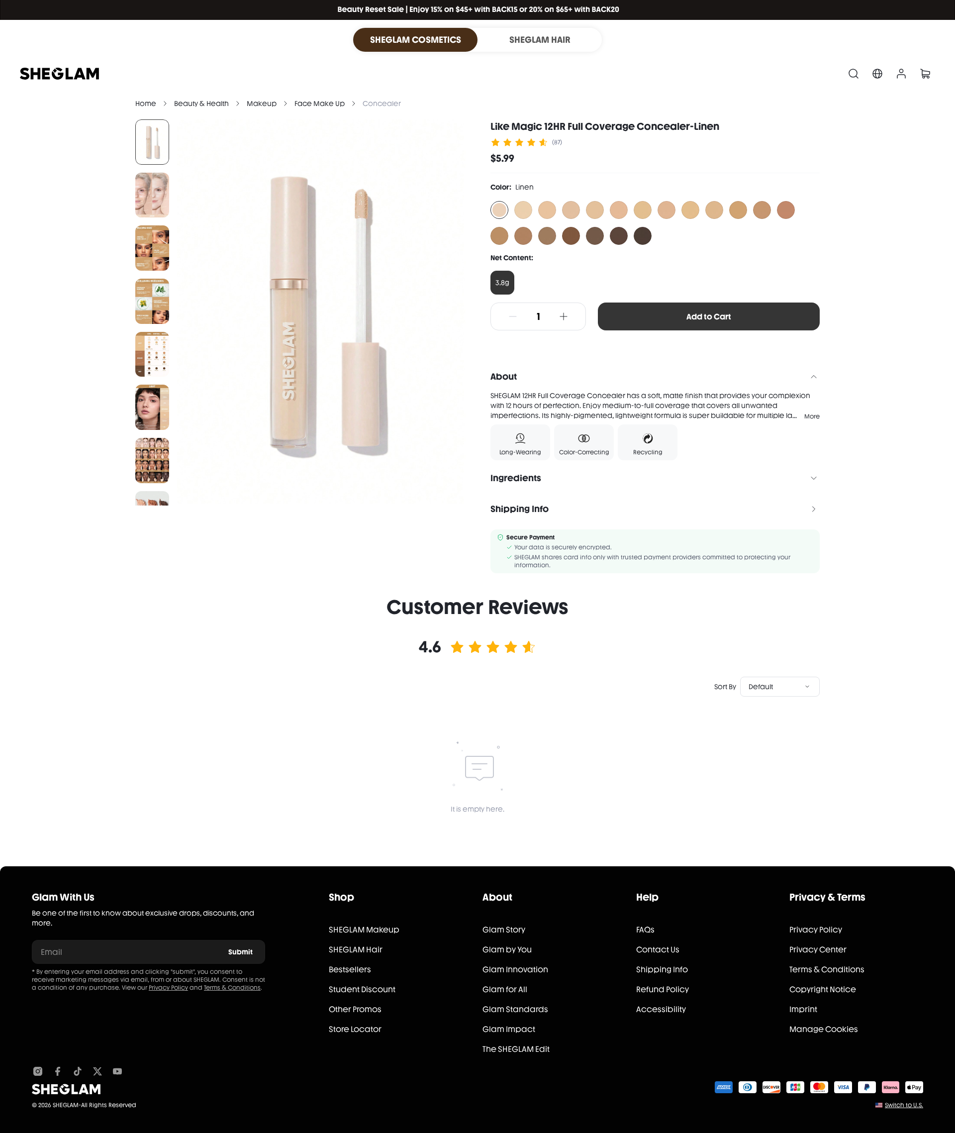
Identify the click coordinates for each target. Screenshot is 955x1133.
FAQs (645, 929)
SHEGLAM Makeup (364, 929)
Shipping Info (662, 969)
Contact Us (657, 949)
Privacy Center (818, 949)
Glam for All (504, 989)
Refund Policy (662, 989)
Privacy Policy (168, 987)
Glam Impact (508, 1029)
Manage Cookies (823, 1029)
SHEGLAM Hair (355, 949)
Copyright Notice (822, 989)
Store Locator (355, 1029)
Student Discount (362, 989)
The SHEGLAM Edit (516, 1049)
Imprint (803, 1009)
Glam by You (507, 949)
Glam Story (503, 929)
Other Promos (355, 1009)
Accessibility (661, 1009)
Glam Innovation (515, 969)
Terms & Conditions (232, 987)
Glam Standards (515, 1009)
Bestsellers (350, 969)
